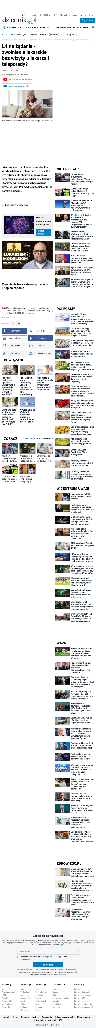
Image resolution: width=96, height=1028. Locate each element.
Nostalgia (21, 34)
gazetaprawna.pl (79, 15)
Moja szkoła (40, 998)
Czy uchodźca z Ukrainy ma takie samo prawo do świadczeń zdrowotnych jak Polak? (9, 417)
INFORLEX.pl (45, 15)
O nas (15, 1017)
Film (37, 1004)
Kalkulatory (79, 984)
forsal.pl (34, 15)
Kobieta (39, 989)
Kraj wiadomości (45, 438)
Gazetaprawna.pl (9, 992)
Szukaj (89, 20)
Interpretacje (7, 1004)
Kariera (35, 1017)
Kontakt (6, 1017)
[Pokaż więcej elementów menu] (92, 27)
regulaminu (49, 957)
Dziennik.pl (25, 984)
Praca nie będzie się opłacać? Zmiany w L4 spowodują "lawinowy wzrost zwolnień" (8, 386)
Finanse (55, 992)
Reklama (25, 1017)
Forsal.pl (5, 998)
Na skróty (6, 984)
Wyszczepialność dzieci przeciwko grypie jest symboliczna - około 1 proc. (27, 416)
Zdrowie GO (33, 34)
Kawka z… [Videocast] (49, 34)
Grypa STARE (33, 40)
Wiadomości (25, 998)
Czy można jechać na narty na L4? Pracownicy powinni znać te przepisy (45, 384)
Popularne (30, 438)
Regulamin (47, 1017)
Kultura (38, 1010)
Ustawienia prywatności (45, 1020)
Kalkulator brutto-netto (83, 1004)
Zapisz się (48, 964)
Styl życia (56, 1007)
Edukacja (39, 995)
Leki (54, 995)
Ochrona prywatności (64, 1017)
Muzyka (39, 1007)
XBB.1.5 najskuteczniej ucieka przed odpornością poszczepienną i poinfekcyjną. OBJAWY (43, 221)
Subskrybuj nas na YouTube (20, 79)
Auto (22, 989)
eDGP (4, 995)
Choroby (55, 1001)
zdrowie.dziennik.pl (18, 40)
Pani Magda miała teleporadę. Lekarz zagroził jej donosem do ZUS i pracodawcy (26, 386)
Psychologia (57, 1004)
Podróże (23, 1007)
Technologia (25, 992)
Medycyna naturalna (60, 998)
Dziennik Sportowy (69, 34)
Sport (22, 1001)
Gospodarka (25, 995)
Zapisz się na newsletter (19, 86)
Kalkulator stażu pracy (82, 995)
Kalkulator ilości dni (81, 992)
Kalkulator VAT (79, 998)
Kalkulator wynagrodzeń (83, 1007)
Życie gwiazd (41, 1001)
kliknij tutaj (62, 974)
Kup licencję (29, 313)
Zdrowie (23, 1004)
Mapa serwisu (83, 1017)
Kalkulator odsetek (81, 1001)
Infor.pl (4, 989)
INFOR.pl (24, 15)
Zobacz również (41, 232)
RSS (60, 1020)
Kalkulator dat (79, 989)
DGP (55, 15)
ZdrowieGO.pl (65, 15)
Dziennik (5, 40)
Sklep (90, 15)
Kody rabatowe (41, 992)
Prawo (55, 989)
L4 (13, 323)
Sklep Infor (6, 1007)
